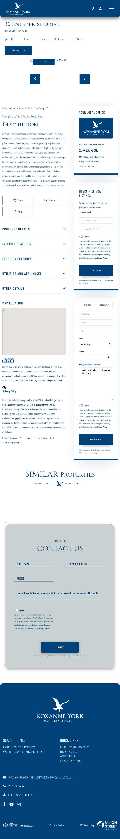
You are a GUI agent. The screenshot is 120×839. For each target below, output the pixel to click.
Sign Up (29, 795)
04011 (52, 438)
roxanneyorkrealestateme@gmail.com (39, 778)
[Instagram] (19, 804)
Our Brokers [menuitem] (70, 761)
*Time (81, 351)
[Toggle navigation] (111, 8)
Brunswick (42, 438)
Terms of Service (89, 453)
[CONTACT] (18, 50)
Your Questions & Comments (90, 364)
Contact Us (82, 166)
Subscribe (96, 270)
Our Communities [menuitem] (75, 747)
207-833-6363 (93, 8)
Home (4, 438)
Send (60, 647)
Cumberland (30, 438)
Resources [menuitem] (68, 752)
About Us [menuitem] (67, 756)
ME (21, 438)
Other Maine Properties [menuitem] (22, 752)
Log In (13, 795)
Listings (13, 438)
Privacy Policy (9, 391)
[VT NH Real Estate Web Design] (98, 825)
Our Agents (91, 166)
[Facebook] (4, 804)
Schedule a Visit (104, 305)
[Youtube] (11, 804)
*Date (81, 338)
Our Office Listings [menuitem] (19, 747)
